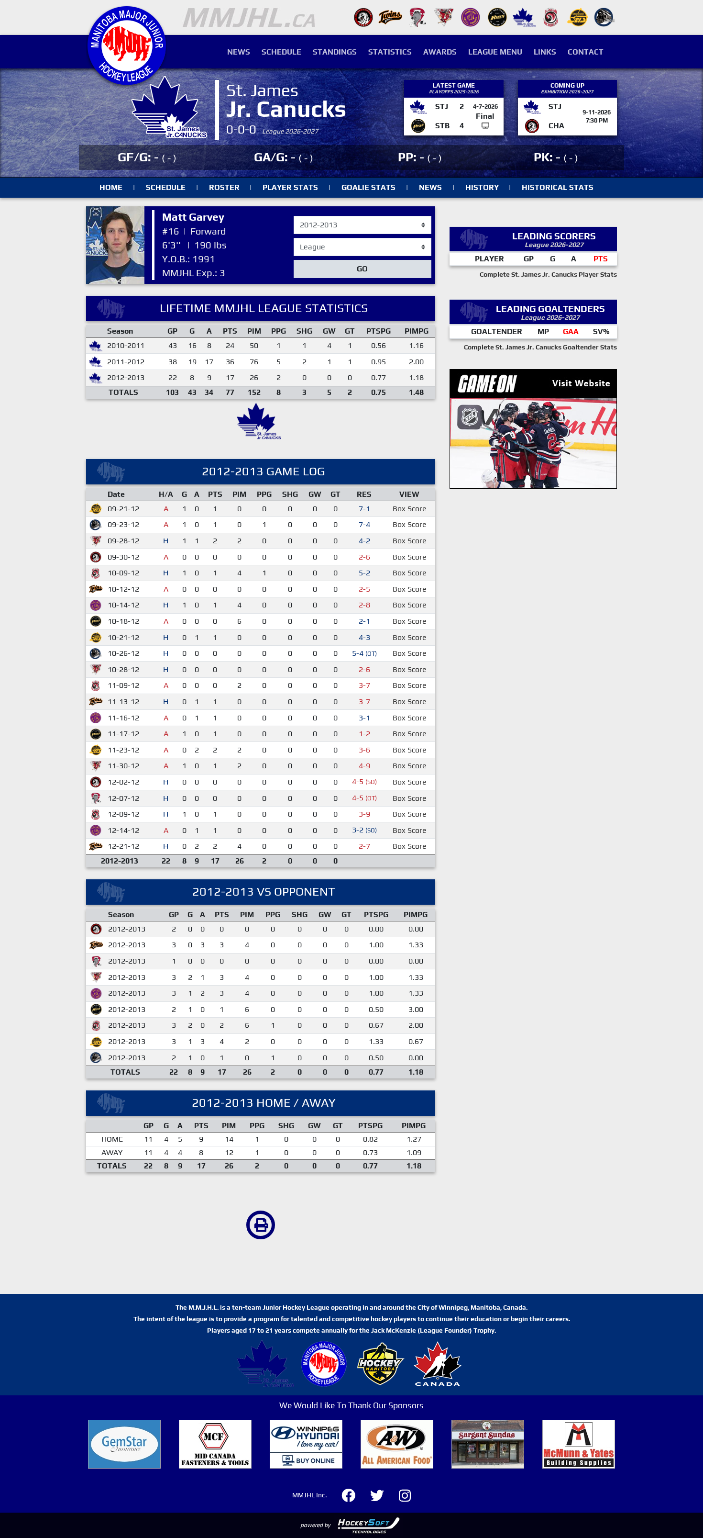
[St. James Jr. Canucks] (524, 16)
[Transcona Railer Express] (604, 16)
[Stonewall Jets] (577, 16)
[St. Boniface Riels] (497, 16)
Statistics (390, 51)
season (306, 216)
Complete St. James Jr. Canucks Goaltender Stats (540, 347)
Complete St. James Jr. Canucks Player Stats (548, 274)
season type (314, 242)
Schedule (281, 51)
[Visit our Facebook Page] (354, 1494)
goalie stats (368, 187)
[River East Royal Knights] (470, 16)
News (238, 51)
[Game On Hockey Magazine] (533, 427)
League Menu (495, 51)
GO (362, 268)
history (482, 187)
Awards (440, 51)
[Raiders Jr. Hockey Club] (443, 16)
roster (224, 187)
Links (545, 51)
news (430, 187)
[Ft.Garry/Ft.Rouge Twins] (390, 16)
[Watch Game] (485, 125)
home (110, 187)
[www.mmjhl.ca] (126, 79)
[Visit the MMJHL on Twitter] (382, 1494)
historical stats (557, 187)
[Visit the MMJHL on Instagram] (405, 1494)
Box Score (410, 508)
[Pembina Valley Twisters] (417, 16)
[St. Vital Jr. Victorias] (550, 16)
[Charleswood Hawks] (363, 16)
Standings (335, 51)
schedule (166, 187)
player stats (290, 187)
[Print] (260, 1225)
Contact (586, 51)
